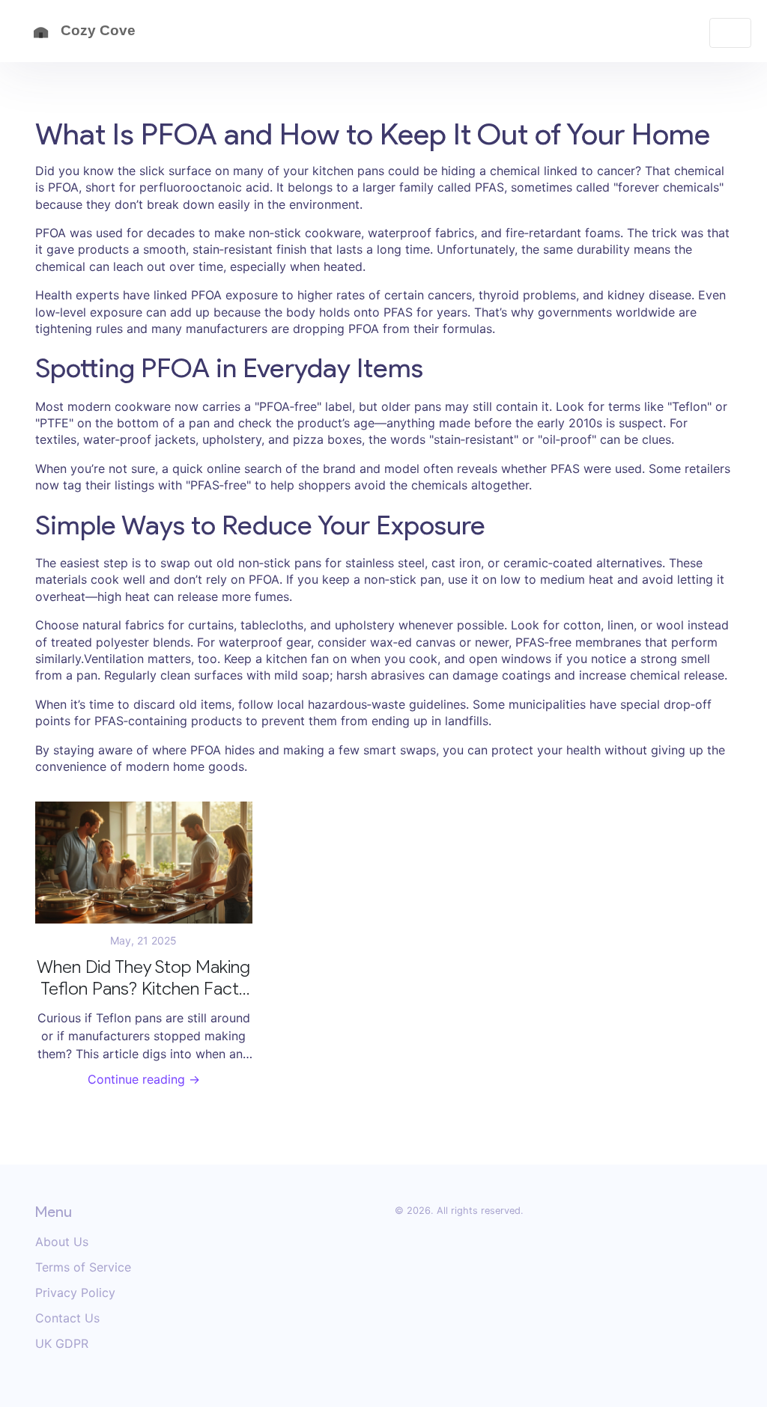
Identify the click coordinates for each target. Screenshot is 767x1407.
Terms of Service (83, 1267)
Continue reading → (144, 1079)
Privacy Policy (75, 1292)
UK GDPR (61, 1343)
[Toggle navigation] (730, 33)
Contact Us (67, 1317)
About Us (61, 1241)
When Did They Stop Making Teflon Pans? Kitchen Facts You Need (143, 978)
